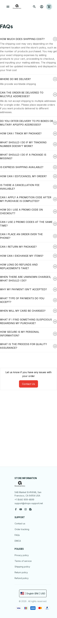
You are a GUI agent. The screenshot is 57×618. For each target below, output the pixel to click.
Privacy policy (22, 555)
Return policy (21, 572)
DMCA (18, 541)
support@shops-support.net (29, 503)
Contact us (20, 523)
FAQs (17, 535)
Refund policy (22, 578)
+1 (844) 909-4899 (24, 499)
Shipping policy (22, 566)
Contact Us (28, 383)
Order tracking (22, 529)
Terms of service (23, 561)
